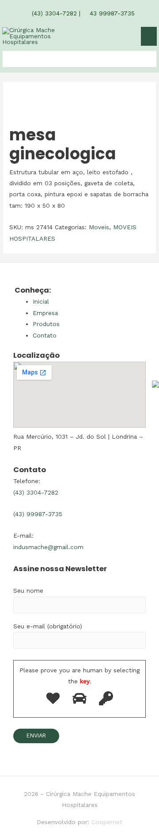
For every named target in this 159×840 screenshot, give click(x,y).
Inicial (41, 301)
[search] (7, 59)
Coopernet (106, 821)
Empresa (45, 312)
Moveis (99, 227)
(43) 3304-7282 (53, 13)
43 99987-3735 (111, 13)
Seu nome (28, 590)
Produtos (46, 323)
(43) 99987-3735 (37, 513)
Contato (45, 335)
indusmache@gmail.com (48, 546)
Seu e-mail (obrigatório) (47, 626)
